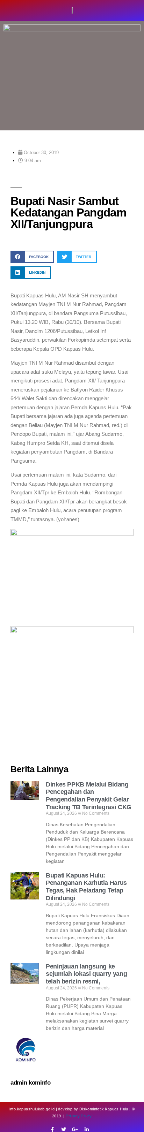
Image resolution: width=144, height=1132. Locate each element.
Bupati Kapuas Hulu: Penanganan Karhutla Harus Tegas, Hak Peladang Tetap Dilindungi (86, 887)
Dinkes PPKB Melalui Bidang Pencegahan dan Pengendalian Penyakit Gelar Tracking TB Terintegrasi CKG (88, 796)
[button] (32, 257)
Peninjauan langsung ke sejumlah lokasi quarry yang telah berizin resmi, (86, 974)
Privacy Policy (79, 1116)
